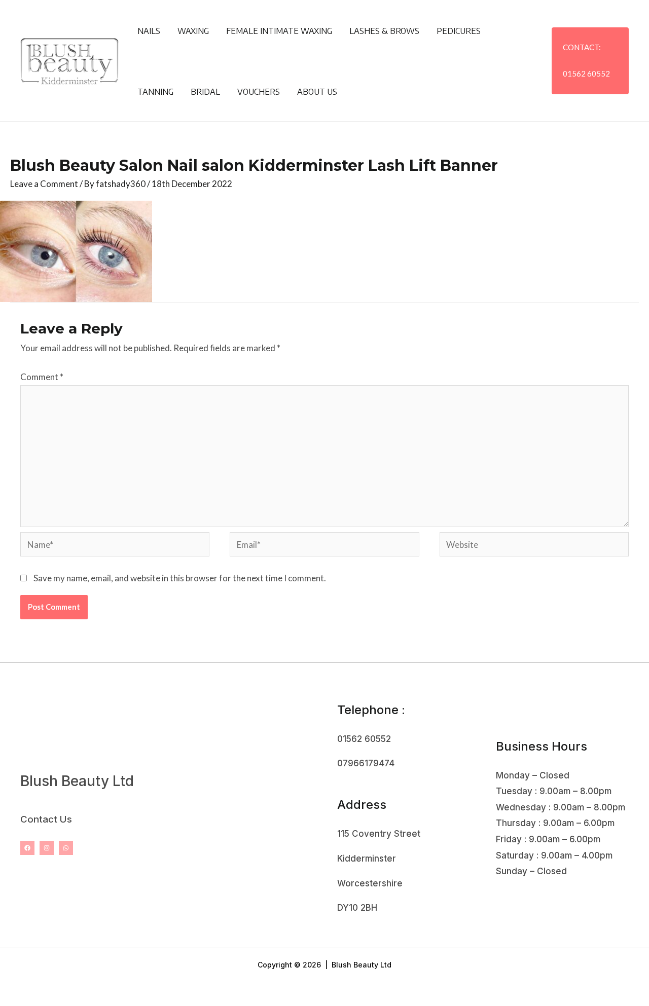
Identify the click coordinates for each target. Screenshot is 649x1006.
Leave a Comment (44, 183)
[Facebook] (27, 848)
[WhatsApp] (66, 848)
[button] (590, 60)
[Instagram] (47, 848)
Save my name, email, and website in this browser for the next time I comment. (179, 578)
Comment (41, 376)
